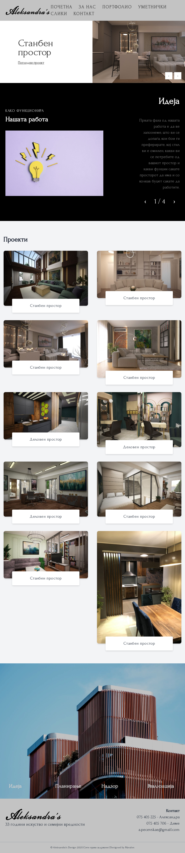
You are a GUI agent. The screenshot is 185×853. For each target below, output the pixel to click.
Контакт (84, 13)
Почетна (61, 7)
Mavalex (129, 847)
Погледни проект (31, 63)
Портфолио (117, 7)
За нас (87, 7)
